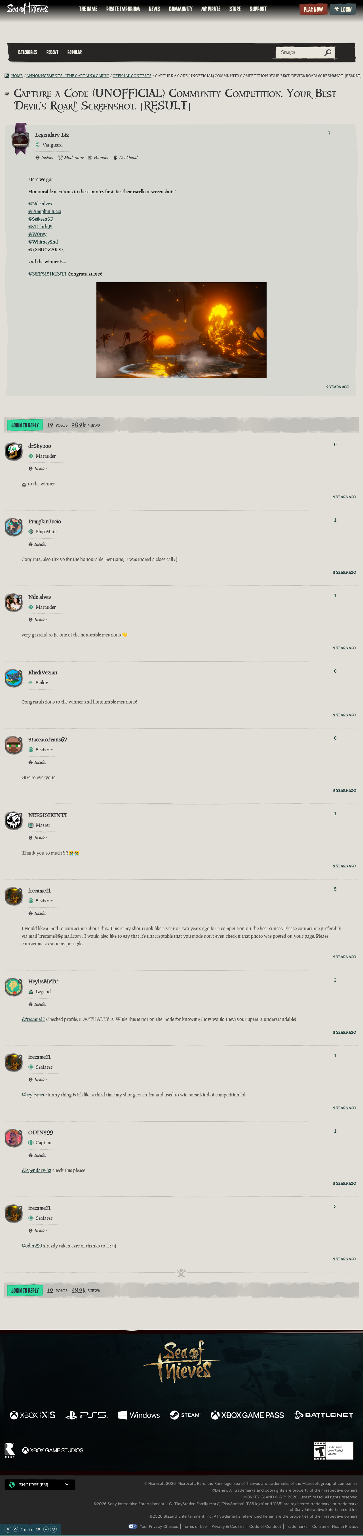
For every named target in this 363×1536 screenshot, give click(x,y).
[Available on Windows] (138, 1416)
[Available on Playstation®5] (86, 1416)
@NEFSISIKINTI (47, 274)
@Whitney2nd (43, 242)
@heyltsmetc (34, 1095)
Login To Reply (25, 425)
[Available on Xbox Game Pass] (247, 1416)
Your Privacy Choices (159, 1526)
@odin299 (32, 1246)
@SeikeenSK (41, 219)
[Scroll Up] (15, 1529)
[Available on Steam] (185, 1416)
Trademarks (296, 1526)
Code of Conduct (265, 1526)
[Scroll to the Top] (8, 1529)
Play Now (313, 9)
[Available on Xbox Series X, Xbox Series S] (32, 1416)
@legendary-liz (36, 1170)
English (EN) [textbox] (33, 1484)
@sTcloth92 (40, 226)
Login (346, 9)
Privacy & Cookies (228, 1526)
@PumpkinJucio (44, 211)
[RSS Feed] (8, 76)
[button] (40, 1484)
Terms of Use (195, 1526)
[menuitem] (88, 9)
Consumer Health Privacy (335, 1526)
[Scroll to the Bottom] (53, 1529)
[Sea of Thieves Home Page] (29, 9)
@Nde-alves (40, 204)
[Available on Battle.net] (324, 1416)
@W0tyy (37, 234)
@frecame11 (33, 1019)
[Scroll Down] (46, 1529)
